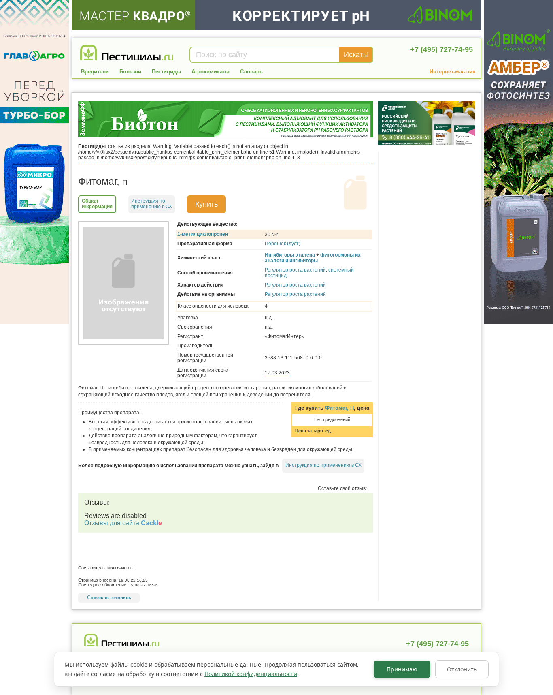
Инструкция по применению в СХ (323, 465)
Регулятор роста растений (295, 270)
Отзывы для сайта (123, 523)
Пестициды (166, 71)
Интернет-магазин (453, 71)
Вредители (95, 71)
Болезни (130, 71)
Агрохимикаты (210, 71)
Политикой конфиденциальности (250, 674)
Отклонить (462, 669)
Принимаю (402, 669)
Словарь (251, 71)
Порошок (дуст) (282, 243)
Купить (206, 204)
